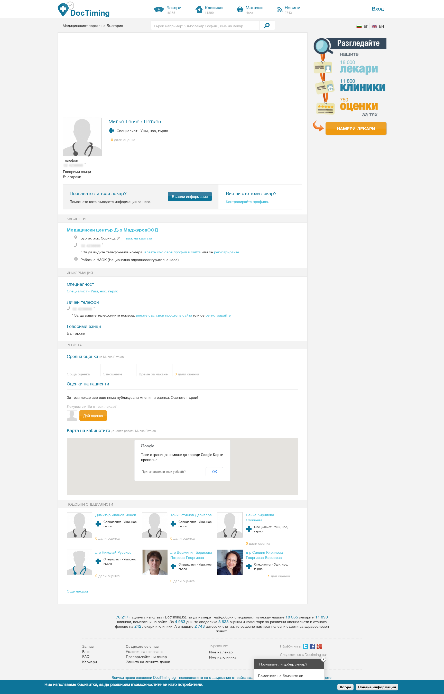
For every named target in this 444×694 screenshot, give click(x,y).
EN (381, 26)
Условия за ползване (144, 651)
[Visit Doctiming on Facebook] (312, 647)
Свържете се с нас (142, 646)
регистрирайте (226, 251)
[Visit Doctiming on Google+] (319, 647)
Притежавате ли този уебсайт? (164, 472)
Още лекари (77, 591)
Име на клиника (222, 657)
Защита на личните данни (148, 661)
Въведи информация (190, 196)
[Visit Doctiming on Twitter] (305, 647)
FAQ (85, 656)
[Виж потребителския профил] (82, 137)
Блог (86, 651)
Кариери (89, 661)
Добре (345, 687)
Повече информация (377, 687)
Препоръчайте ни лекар (146, 656)
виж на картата (139, 237)
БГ (366, 26)
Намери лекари (356, 128)
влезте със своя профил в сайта (172, 251)
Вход (378, 8)
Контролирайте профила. (247, 201)
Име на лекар (221, 651)
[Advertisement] (179, 76)
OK (214, 472)
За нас (88, 646)
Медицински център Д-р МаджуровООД (112, 230)
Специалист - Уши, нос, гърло (92, 290)
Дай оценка (93, 415)
